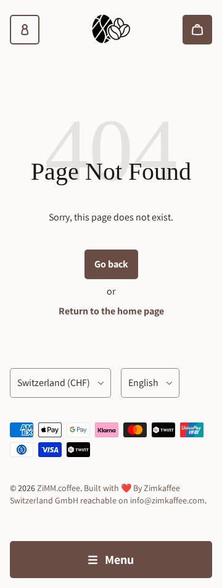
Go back (111, 264)
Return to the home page (111, 310)
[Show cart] (197, 29)
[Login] (24, 29)
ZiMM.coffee (58, 488)
